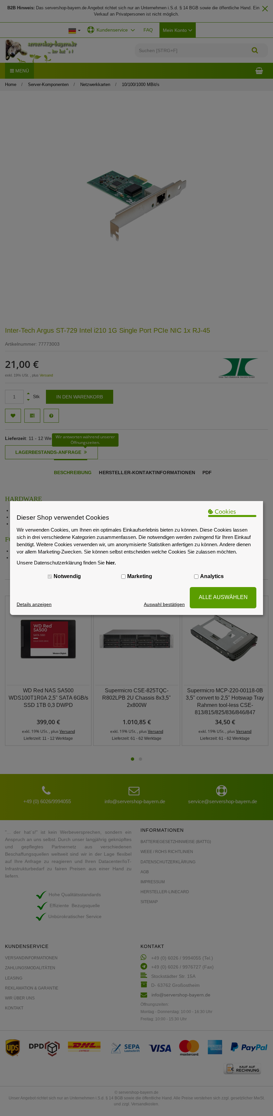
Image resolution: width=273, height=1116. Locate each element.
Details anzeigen (34, 604)
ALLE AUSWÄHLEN (223, 597)
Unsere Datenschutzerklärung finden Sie (66, 562)
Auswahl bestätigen (164, 604)
